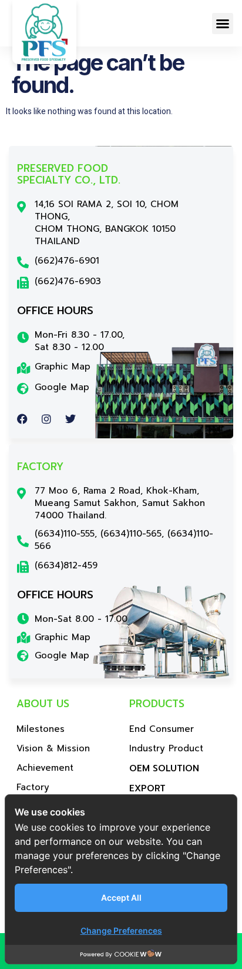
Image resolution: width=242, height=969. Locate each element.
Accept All (121, 898)
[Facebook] (22, 418)
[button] (222, 23)
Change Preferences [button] (121, 930)
